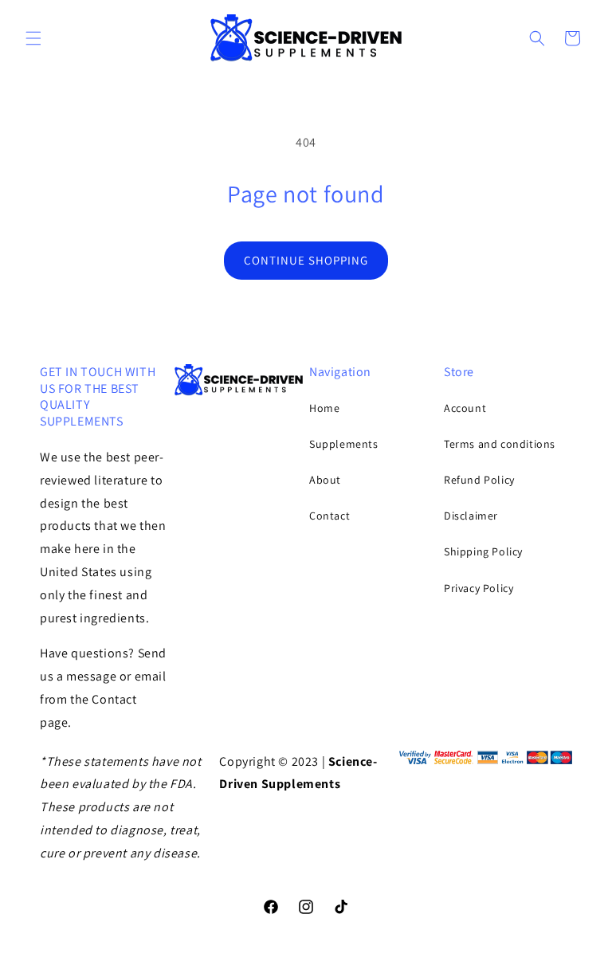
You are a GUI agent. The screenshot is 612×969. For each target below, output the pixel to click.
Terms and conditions (499, 444)
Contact (329, 515)
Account (465, 408)
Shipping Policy (483, 551)
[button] (33, 38)
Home (324, 408)
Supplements (344, 444)
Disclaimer (471, 515)
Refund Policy (479, 480)
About (325, 480)
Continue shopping (306, 260)
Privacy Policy (478, 588)
